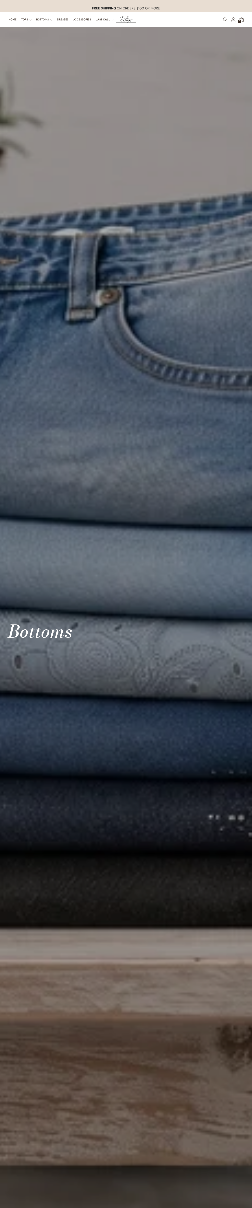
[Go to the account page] (233, 19)
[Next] (113, 19)
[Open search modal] (225, 19)
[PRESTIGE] (126, 19)
